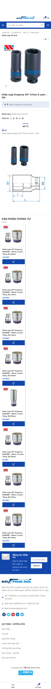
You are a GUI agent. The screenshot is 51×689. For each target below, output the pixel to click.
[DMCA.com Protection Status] (25, 673)
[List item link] (25, 634)
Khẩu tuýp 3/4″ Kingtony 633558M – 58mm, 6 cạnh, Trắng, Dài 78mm (12, 494)
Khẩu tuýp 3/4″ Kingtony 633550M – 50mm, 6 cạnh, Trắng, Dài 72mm (12, 332)
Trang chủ (6, 33)
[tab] (26, 126)
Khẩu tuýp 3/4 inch (9, 35)
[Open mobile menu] (3, 25)
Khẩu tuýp (34, 33)
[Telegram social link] (22, 118)
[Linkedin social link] (19, 118)
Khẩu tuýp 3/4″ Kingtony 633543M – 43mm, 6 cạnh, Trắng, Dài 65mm (12, 251)
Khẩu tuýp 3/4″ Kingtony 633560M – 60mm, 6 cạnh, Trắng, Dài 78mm (12, 535)
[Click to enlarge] (6, 86)
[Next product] (48, 39)
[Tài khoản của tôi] (48, 25)
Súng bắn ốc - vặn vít (20, 33)
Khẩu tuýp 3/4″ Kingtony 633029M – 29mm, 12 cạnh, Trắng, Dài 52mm (13, 454)
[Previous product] (43, 39)
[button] (13, 261)
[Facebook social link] (11, 118)
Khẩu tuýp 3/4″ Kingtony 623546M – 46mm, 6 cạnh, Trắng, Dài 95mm (12, 413)
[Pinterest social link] (16, 118)
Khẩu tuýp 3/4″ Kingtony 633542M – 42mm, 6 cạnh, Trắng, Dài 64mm (12, 373)
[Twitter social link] (13, 118)
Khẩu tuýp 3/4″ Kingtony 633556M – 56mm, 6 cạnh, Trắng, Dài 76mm (12, 292)
